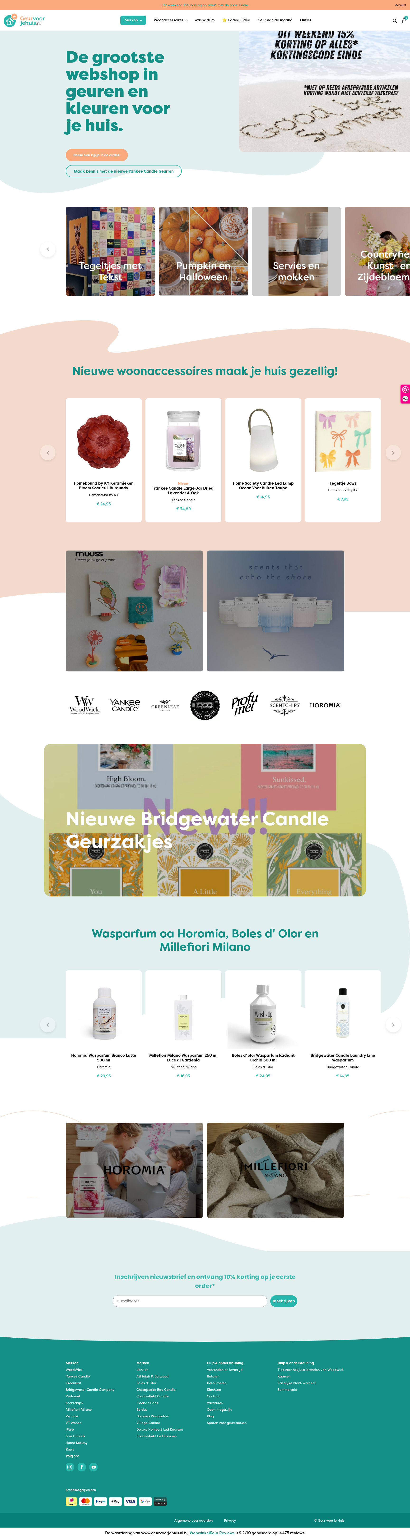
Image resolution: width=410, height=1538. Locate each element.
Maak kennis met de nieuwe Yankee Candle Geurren (124, 171)
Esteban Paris (147, 1402)
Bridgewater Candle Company (90, 1389)
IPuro (70, 1429)
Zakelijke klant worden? (297, 1383)
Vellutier (72, 1416)
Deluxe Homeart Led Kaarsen (159, 1429)
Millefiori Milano (79, 1409)
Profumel (73, 1396)
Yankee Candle (78, 1376)
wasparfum (205, 20)
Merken (131, 20)
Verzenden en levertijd (224, 1369)
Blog (210, 1416)
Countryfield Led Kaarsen (156, 1436)
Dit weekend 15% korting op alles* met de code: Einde (205, 5)
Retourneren (216, 1383)
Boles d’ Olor (146, 1383)
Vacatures (215, 1402)
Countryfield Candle (152, 1396)
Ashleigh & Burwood (152, 1376)
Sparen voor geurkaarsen (227, 1422)
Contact (213, 1396)
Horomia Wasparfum (152, 1416)
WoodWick (74, 1369)
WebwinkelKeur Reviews (212, 1532)
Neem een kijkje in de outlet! (96, 155)
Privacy (230, 1520)
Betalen (213, 1376)
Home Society (77, 1442)
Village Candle (148, 1422)
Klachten (214, 1389)
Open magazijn (219, 1409)
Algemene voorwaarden (193, 1520)
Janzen (142, 1369)
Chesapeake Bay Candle (156, 1389)
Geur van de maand (275, 20)
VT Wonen (73, 1422)
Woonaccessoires (168, 20)
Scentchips (74, 1402)
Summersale (287, 1389)
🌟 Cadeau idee (236, 20)
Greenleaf (73, 1383)
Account (400, 5)
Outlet (306, 20)
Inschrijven (284, 1301)
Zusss (70, 1449)
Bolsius (141, 1409)
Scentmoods (75, 1436)
